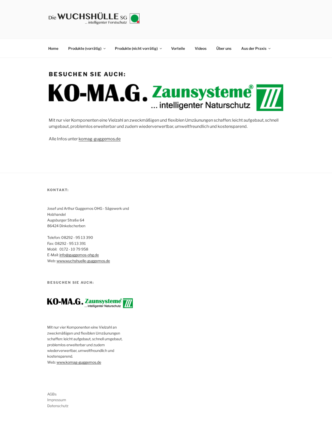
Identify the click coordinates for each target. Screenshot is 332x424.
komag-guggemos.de (100, 138)
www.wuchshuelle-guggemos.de (83, 261)
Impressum (56, 400)
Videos (200, 48)
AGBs (52, 394)
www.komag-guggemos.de (79, 362)
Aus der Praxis (253, 48)
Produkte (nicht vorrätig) (136, 48)
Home (53, 48)
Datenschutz (57, 406)
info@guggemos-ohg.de (79, 255)
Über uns (223, 48)
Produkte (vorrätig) (84, 48)
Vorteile (178, 48)
